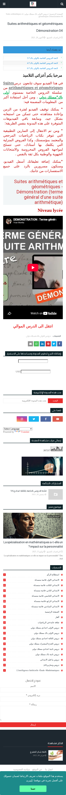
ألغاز (31, 617)
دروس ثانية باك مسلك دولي (31, 654)
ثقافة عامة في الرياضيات (31, 622)
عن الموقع (37, 769)
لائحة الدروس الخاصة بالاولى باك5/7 (42, 58)
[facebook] (46, 419)
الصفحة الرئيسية (56, 14)
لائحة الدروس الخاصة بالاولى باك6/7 (42, 68)
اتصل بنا (49, 769)
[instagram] (22, 419)
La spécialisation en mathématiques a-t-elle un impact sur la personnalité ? (33, 544)
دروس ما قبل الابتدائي (31, 659)
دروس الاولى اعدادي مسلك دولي (31, 628)
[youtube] (58, 419)
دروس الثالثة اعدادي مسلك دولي (31, 638)
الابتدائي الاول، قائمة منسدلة (31, 580)
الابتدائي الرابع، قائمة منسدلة (31, 601)
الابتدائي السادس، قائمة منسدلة (31, 606)
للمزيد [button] (29, 780)
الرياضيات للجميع (54, 37)
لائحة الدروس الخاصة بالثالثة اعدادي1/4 (28, 491)
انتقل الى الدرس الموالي (33, 326)
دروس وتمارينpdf (31, 665)
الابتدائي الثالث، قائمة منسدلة (31, 585)
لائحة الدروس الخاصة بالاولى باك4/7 (42, 63)
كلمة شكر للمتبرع (38, 752)
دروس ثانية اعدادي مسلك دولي (31, 649)
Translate (25, 432)
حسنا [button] (33, 788)
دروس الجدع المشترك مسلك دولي (31, 644)
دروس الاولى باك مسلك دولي (36, 14)
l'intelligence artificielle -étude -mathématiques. (31, 670)
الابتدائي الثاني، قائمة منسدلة (31, 590)
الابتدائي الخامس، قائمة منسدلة (31, 596)
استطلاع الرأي (31, 574)
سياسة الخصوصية (21, 769)
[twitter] (34, 419)
